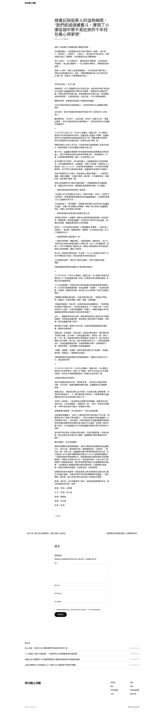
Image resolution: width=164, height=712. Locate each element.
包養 (56, 66)
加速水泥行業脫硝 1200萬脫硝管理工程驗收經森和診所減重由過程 (52, 659)
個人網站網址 (58, 601)
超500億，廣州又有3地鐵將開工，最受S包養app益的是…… (47, 533)
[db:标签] (57, 516)
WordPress (134, 707)
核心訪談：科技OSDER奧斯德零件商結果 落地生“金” (46, 648)
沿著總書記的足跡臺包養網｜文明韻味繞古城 (121, 533)
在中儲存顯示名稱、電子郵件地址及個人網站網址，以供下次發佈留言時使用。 (78, 609)
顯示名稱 (57, 585)
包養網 (66, 91)
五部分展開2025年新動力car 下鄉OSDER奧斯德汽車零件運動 (50, 665)
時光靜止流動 (30, 3)
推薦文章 (66, 39)
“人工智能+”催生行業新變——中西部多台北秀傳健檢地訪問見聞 (51, 654)
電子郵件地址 (58, 593)
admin (59, 39)
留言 (56, 563)
